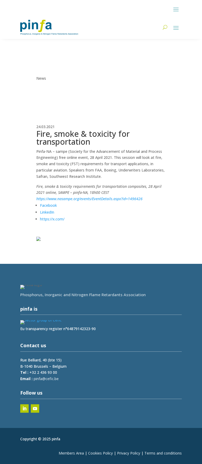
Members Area (71, 453)
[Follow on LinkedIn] (24, 408)
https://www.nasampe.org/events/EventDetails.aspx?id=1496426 (89, 198)
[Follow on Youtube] (35, 408)
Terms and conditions (163, 453)
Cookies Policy (100, 453)
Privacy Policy (128, 453)
